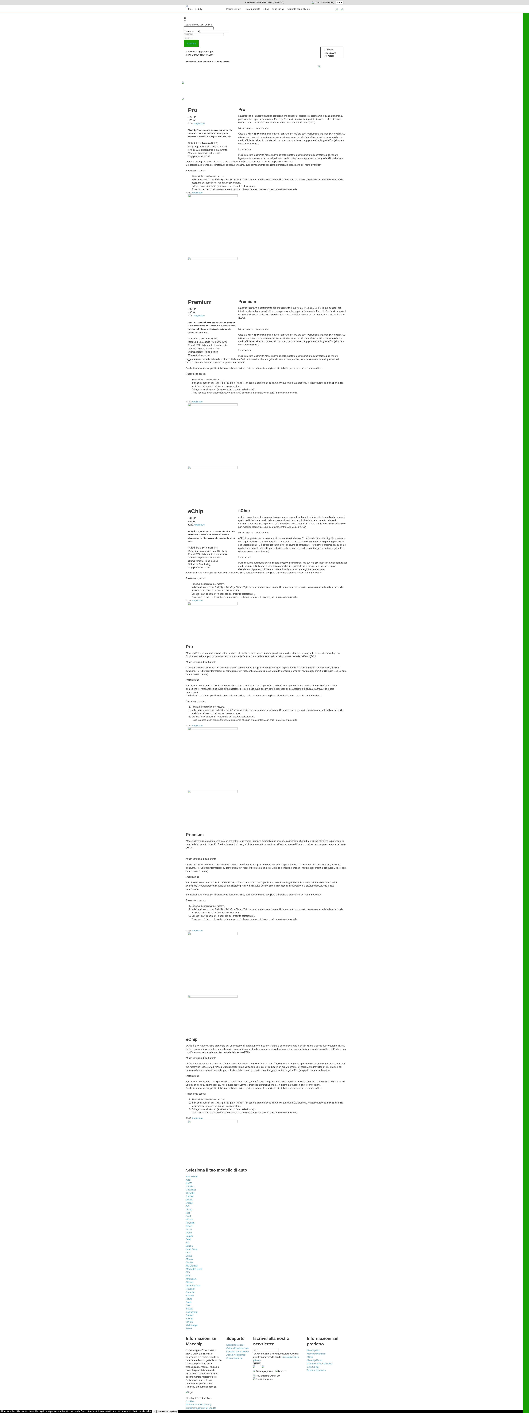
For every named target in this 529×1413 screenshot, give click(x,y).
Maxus (189, 1259)
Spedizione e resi (235, 1345)
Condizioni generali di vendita (201, 1408)
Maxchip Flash (314, 1360)
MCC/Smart (192, 1265)
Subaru (189, 1315)
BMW (189, 1183)
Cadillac (190, 1186)
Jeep (188, 1239)
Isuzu (189, 1229)
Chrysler (190, 1193)
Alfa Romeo (192, 1176)
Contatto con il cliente (298, 9)
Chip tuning (278, 9)
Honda (189, 1219)
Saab (188, 1302)
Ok (154, 1411)
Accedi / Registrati (235, 1355)
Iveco (189, 1232)
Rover (189, 1298)
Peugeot (190, 1289)
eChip (189, 1209)
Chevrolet (191, 1189)
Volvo (189, 1328)
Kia (187, 1242)
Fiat (188, 1213)
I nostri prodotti (252, 9)
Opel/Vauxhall (193, 1285)
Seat (188, 1305)
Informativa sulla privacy (198, 1404)
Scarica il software (316, 1370)
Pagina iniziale (233, 9)
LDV (188, 1252)
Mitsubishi (191, 1279)
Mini (188, 1275)
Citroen (189, 1196)
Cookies (190, 1401)
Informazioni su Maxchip (319, 1363)
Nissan (189, 1282)
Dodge (189, 1203)
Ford (188, 1216)
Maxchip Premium (316, 1353)
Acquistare (199, 123)
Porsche (190, 1292)
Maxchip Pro (313, 1350)
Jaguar (189, 1236)
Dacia (189, 1199)
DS (187, 1206)
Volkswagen (192, 1325)
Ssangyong (191, 1312)
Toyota (189, 1322)
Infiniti (189, 1226)
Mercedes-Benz (194, 1269)
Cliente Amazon (234, 1358)
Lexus (189, 1256)
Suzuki (189, 1318)
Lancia (189, 1246)
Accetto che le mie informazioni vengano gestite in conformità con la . (276, 1357)
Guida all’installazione (237, 1348)
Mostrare (191, 43)
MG (188, 1272)
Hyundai (190, 1222)
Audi (188, 1180)
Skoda (189, 1308)
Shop (266, 9)
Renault (190, 1295)
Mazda (189, 1262)
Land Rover (192, 1249)
